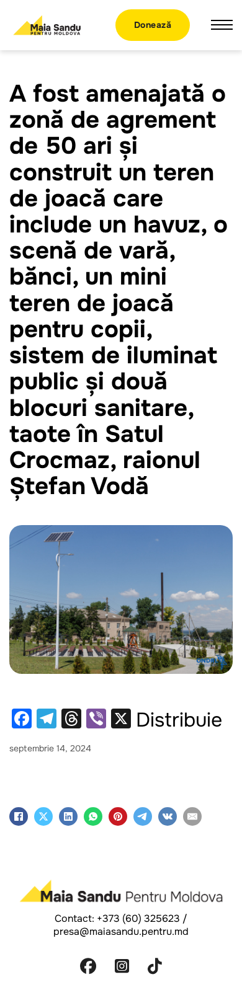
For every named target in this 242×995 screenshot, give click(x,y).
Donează (153, 24)
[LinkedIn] (68, 816)
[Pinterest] (118, 816)
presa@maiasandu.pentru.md (121, 931)
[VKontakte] (167, 816)
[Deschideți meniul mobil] (222, 25)
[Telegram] (142, 816)
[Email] (192, 816)
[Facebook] (18, 816)
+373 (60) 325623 (138, 918)
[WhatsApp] (93, 816)
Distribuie (179, 720)
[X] (43, 816)
